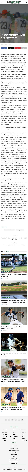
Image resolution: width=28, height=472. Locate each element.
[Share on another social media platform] (24, 48)
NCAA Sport (23, 432)
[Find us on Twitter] (9, 420)
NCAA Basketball (14, 439)
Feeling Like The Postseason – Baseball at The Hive (13, 354)
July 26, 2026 (4, 411)
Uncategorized (23, 440)
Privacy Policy (14, 454)
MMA (14, 432)
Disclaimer (14, 452)
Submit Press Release (14, 450)
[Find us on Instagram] (12, 420)
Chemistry (12, 230)
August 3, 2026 (5, 278)
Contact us (14, 463)
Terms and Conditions (14, 461)
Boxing (5, 434)
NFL (23, 434)
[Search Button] (26, 2)
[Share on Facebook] (4, 48)
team (22, 230)
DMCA (14, 456)
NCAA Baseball (8, 44)
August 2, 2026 (5, 304)
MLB (14, 430)
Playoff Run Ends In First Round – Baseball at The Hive (14, 275)
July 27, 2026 (4, 384)
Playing (18, 230)
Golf (5, 440)
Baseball (6, 230)
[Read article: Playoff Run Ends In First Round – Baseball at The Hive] (14, 263)
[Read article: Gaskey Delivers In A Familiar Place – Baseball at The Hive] (14, 316)
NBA (14, 434)
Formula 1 (4, 438)
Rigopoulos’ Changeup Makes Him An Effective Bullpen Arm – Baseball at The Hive (12, 381)
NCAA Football (23, 430)
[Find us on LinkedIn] (16, 420)
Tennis (23, 438)
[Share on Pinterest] (18, 48)
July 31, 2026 (4, 330)
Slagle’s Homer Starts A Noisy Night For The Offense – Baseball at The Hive (13, 408)
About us (14, 446)
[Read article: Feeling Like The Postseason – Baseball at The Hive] (14, 342)
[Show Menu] (1, 2)
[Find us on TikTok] (19, 420)
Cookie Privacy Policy (14, 459)
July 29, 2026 (4, 356)
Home (2, 44)
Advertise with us (14, 448)
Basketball (4, 432)
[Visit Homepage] (14, 2)
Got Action (17, 468)
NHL (23, 436)
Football (5, 436)
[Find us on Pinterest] (22, 420)
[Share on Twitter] (11, 48)
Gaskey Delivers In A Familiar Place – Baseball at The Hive (12, 327)
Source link (4, 227)
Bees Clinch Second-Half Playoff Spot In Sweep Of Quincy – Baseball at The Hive (13, 301)
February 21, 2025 (5, 41)
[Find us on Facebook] (6, 420)
